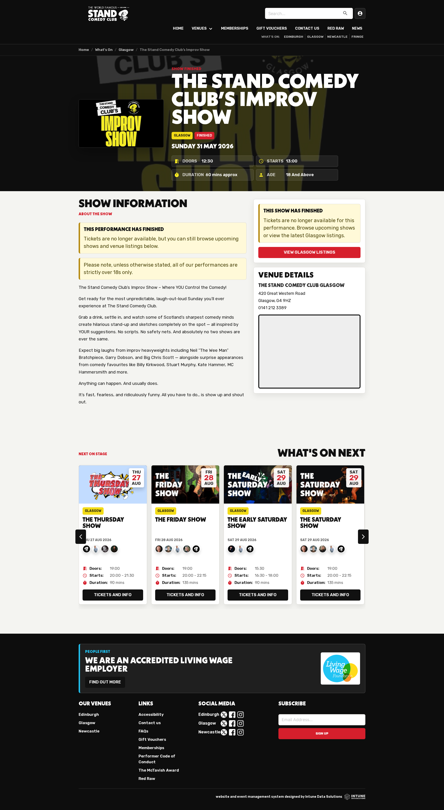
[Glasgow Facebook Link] (232, 723)
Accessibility (151, 714)
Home (178, 28)
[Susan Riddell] (96, 549)
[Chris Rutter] (168, 549)
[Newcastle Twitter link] (224, 732)
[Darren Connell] (323, 549)
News (357, 28)
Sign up (322, 733)
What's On (104, 50)
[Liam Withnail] (114, 549)
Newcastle (337, 36)
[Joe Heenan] (105, 549)
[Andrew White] (196, 549)
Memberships (234, 28)
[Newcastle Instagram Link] (240, 732)
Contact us (150, 722)
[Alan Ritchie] (86, 549)
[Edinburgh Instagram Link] (240, 714)
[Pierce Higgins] (159, 549)
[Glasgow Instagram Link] (240, 723)
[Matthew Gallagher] (231, 549)
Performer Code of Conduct (157, 759)
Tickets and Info (113, 594)
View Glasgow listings (309, 252)
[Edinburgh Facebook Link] (232, 714)
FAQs (143, 731)
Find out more (105, 682)
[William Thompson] (250, 549)
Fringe (358, 36)
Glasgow (315, 36)
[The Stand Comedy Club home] (109, 13)
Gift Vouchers (271, 28)
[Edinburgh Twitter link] (224, 714)
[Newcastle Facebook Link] (232, 732)
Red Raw (335, 28)
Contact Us (307, 28)
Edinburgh (293, 36)
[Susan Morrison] (187, 549)
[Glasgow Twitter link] (224, 723)
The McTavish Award (159, 770)
